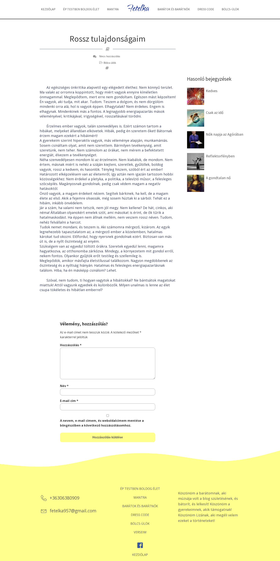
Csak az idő (214, 112)
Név (64, 386)
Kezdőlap (48, 9)
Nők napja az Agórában (224, 134)
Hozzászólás (71, 345)
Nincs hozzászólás (109, 56)
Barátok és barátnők (174, 9)
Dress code (206, 9)
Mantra (113, 9)
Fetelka (138, 9)
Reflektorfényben (220, 156)
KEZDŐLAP (140, 555)
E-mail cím (69, 401)
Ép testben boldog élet (81, 9)
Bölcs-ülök (230, 9)
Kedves (211, 90)
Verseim (140, 532)
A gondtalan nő (218, 177)
